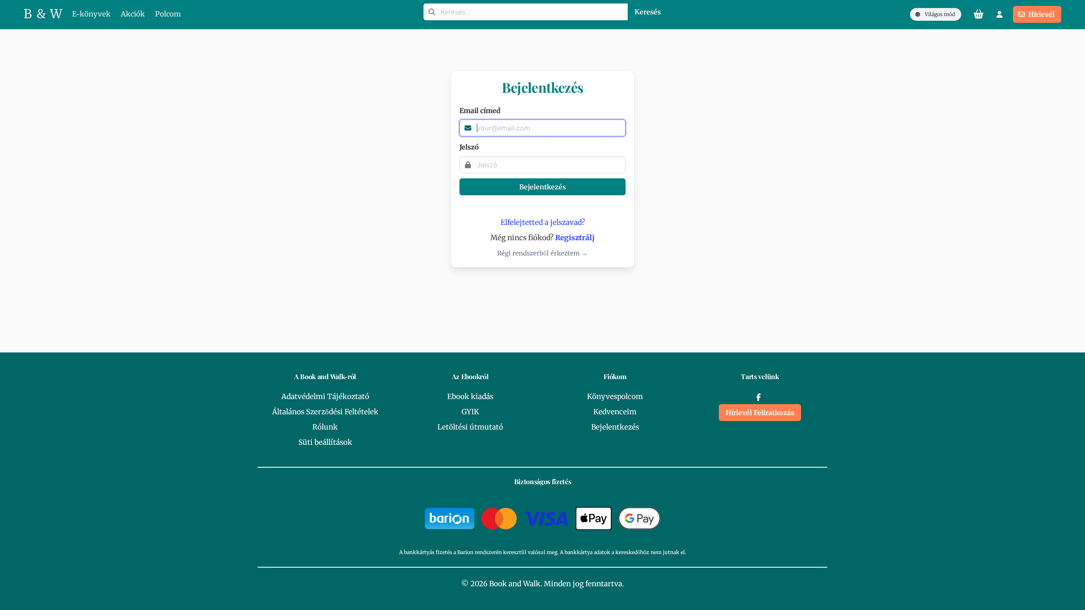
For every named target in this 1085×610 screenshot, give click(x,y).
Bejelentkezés (542, 187)
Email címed (480, 110)
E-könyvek (91, 14)
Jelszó (469, 147)
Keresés (647, 12)
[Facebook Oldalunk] (758, 397)
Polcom (168, 14)
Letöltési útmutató (470, 427)
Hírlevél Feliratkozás (760, 412)
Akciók (133, 14)
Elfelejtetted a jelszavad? (543, 222)
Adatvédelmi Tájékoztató (325, 396)
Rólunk (325, 427)
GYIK (470, 411)
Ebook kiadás (470, 396)
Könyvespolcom (615, 396)
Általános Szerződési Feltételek (325, 411)
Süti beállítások (325, 442)
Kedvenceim (615, 411)
